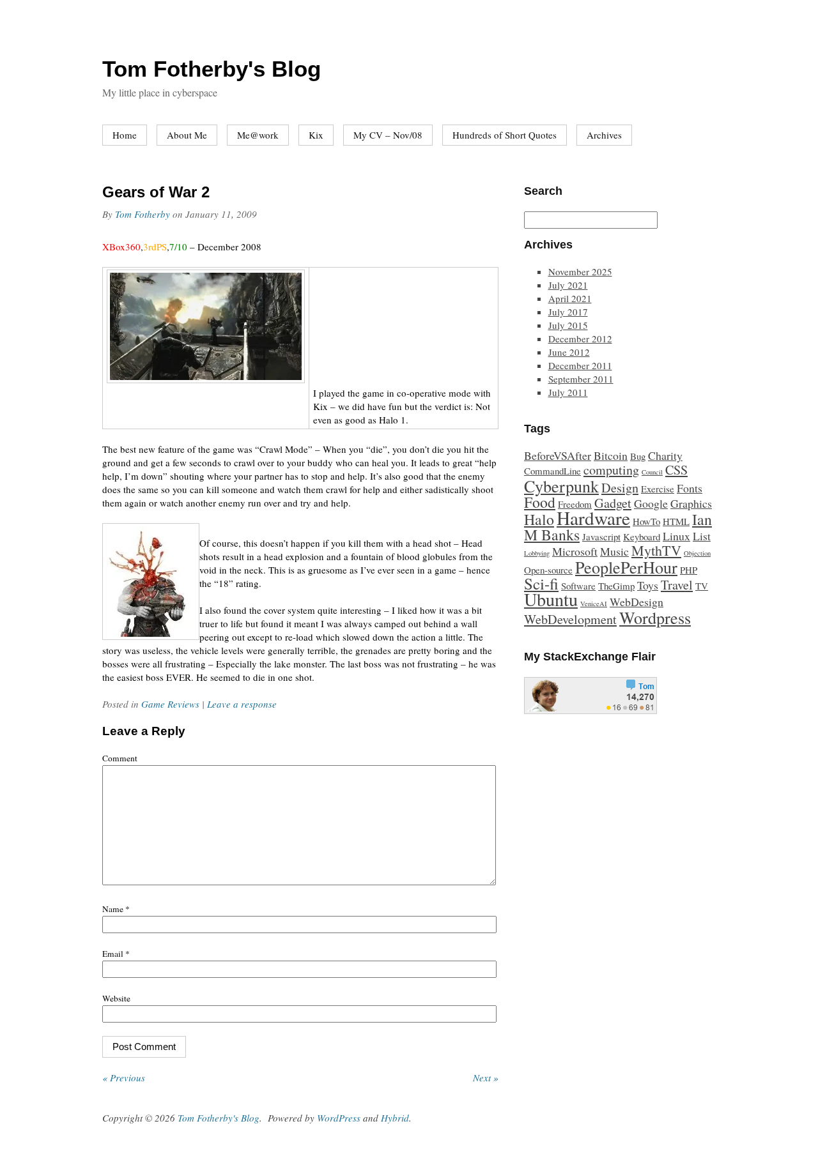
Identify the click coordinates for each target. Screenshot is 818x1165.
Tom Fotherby (142, 214)
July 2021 (568, 284)
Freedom (575, 504)
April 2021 (570, 298)
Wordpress (655, 617)
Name (116, 909)
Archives (604, 134)
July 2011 (568, 392)
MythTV (656, 550)
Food (539, 502)
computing (611, 469)
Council (652, 472)
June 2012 (569, 352)
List (702, 536)
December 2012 (580, 338)
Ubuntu (551, 599)
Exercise (657, 488)
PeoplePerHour (626, 567)
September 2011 (581, 378)
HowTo (646, 521)
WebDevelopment (570, 619)
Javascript (601, 536)
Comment (119, 758)
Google (651, 503)
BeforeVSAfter (557, 455)
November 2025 (580, 271)
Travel (677, 584)
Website (116, 998)
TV (701, 585)
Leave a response (242, 703)
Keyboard (641, 536)
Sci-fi (541, 583)
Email (116, 953)
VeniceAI (593, 603)
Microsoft (575, 551)
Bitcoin (611, 455)
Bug (637, 456)
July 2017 (568, 311)
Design (619, 487)
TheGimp (616, 585)
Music (614, 551)
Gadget (612, 503)
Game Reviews (170, 703)
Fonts (689, 488)
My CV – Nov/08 (387, 134)
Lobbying (537, 553)
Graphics (691, 503)
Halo (539, 519)
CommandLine (552, 470)
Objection (697, 553)
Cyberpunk (561, 486)
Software (578, 585)
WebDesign (636, 601)
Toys (647, 585)
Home (124, 134)
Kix (316, 134)
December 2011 (580, 365)
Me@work (258, 134)
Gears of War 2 (156, 192)
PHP (688, 569)
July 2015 (568, 325)
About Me (187, 134)
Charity (665, 455)
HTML (676, 521)
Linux (676, 536)
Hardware (593, 517)
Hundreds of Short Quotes (504, 134)
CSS (676, 469)
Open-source (548, 569)
